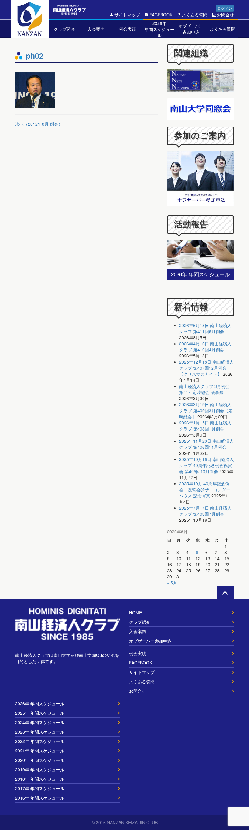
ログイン (224, 8)
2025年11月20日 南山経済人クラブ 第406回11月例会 (206, 444)
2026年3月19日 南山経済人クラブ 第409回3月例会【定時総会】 (206, 410)
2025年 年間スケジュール (39, 713)
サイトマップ (127, 15)
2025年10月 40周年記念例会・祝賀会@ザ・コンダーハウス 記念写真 (204, 489)
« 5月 (172, 583)
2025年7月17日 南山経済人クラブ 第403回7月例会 (205, 511)
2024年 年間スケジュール (39, 722)
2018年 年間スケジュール (39, 779)
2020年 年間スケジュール (39, 760)
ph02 (34, 55)
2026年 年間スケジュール (39, 703)
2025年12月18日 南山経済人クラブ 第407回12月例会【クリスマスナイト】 (206, 368)
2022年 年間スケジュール (39, 741)
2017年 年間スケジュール (39, 788)
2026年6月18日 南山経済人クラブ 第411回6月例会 (205, 328)
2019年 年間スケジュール (39, 769)
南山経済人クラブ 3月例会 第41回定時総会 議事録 (204, 389)
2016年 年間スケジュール (39, 798)
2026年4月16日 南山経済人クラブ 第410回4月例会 (205, 346)
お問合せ (225, 15)
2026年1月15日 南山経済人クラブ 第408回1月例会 (205, 426)
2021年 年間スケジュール (39, 751)
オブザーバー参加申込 (150, 641)
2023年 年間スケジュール (39, 732)
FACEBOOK (160, 15)
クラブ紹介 (139, 622)
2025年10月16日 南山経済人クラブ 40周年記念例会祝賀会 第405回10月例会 (206, 465)
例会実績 (137, 653)
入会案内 (137, 631)
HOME (135, 612)
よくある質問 (194, 15)
